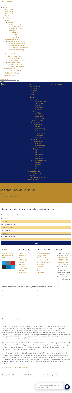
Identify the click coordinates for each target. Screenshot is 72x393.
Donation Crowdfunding (16, 50)
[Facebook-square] (8, 263)
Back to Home (10, 9)
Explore (7, 20)
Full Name (4, 219)
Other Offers (15, 37)
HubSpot (8, 16)
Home (5, 7)
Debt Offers (14, 33)
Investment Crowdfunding (16, 41)
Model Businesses (16, 58)
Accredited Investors (17, 26)
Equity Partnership (14, 56)
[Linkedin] (8, 267)
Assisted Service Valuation (14, 71)
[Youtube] (13, 263)
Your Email (5, 230)
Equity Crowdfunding (18, 43)
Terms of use (12, 367)
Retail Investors (16, 24)
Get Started (9, 12)
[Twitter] (4, 263)
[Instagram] (4, 267)
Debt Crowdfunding (17, 45)
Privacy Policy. (25, 367)
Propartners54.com (9, 75)
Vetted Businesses (17, 60)
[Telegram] (13, 267)
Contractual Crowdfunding (19, 47)
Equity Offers (15, 35)
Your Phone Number (8, 225)
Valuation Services (9, 69)
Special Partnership (14, 62)
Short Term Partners (17, 66)
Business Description (8, 236)
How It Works (7, 18)
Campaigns (11, 31)
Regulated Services (11, 39)
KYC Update (9, 14)
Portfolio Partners (16, 64)
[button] (67, 386)
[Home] (3, 84)
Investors (11, 22)
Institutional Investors (18, 28)
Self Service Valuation (12, 73)
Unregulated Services (12, 54)
